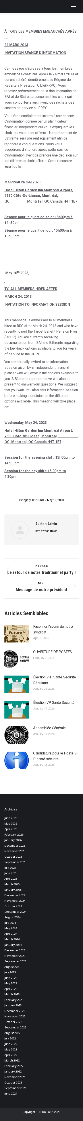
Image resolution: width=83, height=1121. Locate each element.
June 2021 (10, 1093)
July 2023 (10, 972)
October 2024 (13, 906)
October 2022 (13, 1022)
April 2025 (10, 879)
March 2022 (12, 1060)
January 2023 (13, 1005)
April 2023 (10, 989)
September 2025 (15, 862)
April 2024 (10, 934)
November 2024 (14, 901)
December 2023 (14, 950)
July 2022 (10, 1038)
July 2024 (10, 923)
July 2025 (10, 868)
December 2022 (14, 1011)
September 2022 (15, 1027)
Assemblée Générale (49, 728)
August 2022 (12, 1033)
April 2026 (10, 829)
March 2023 (12, 994)
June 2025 (10, 873)
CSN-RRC (38, 500)
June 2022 (10, 1044)
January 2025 (13, 890)
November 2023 (14, 956)
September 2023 (15, 961)
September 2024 (15, 912)
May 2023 (10, 983)
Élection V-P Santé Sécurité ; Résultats (55, 680)
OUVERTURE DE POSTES (52, 652)
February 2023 (13, 1000)
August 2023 (12, 967)
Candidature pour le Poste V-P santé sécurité (55, 756)
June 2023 (10, 978)
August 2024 (12, 917)
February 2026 (13, 834)
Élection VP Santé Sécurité (54, 702)
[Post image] (16, 633)
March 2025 (12, 884)
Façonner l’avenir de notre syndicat (53, 629)
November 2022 (14, 1016)
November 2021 (14, 1077)
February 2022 (13, 1066)
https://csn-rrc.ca (46, 531)
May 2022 (10, 1049)
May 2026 (10, 823)
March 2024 (12, 939)
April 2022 (10, 1055)
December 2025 (14, 845)
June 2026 (10, 818)
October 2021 (13, 1082)
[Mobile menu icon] (73, 6)
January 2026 (13, 840)
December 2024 (14, 895)
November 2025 (14, 851)
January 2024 (13, 945)
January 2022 (13, 1071)
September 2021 (15, 1088)
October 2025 (13, 856)
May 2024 (10, 928)
